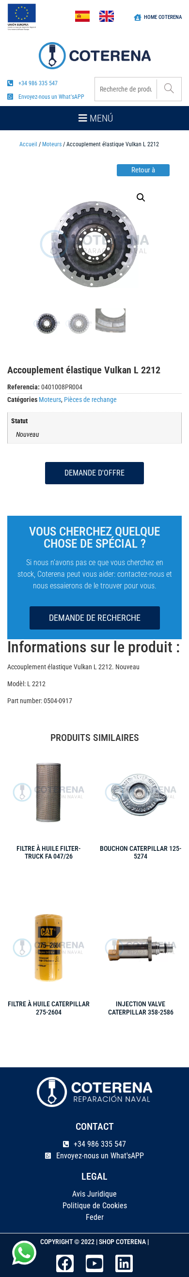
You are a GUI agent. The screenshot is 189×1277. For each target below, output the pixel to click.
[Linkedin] (124, 1263)
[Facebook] (65, 1263)
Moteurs (52, 144)
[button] (94, 118)
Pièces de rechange (90, 399)
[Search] (169, 89)
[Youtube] (94, 1263)
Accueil (28, 144)
